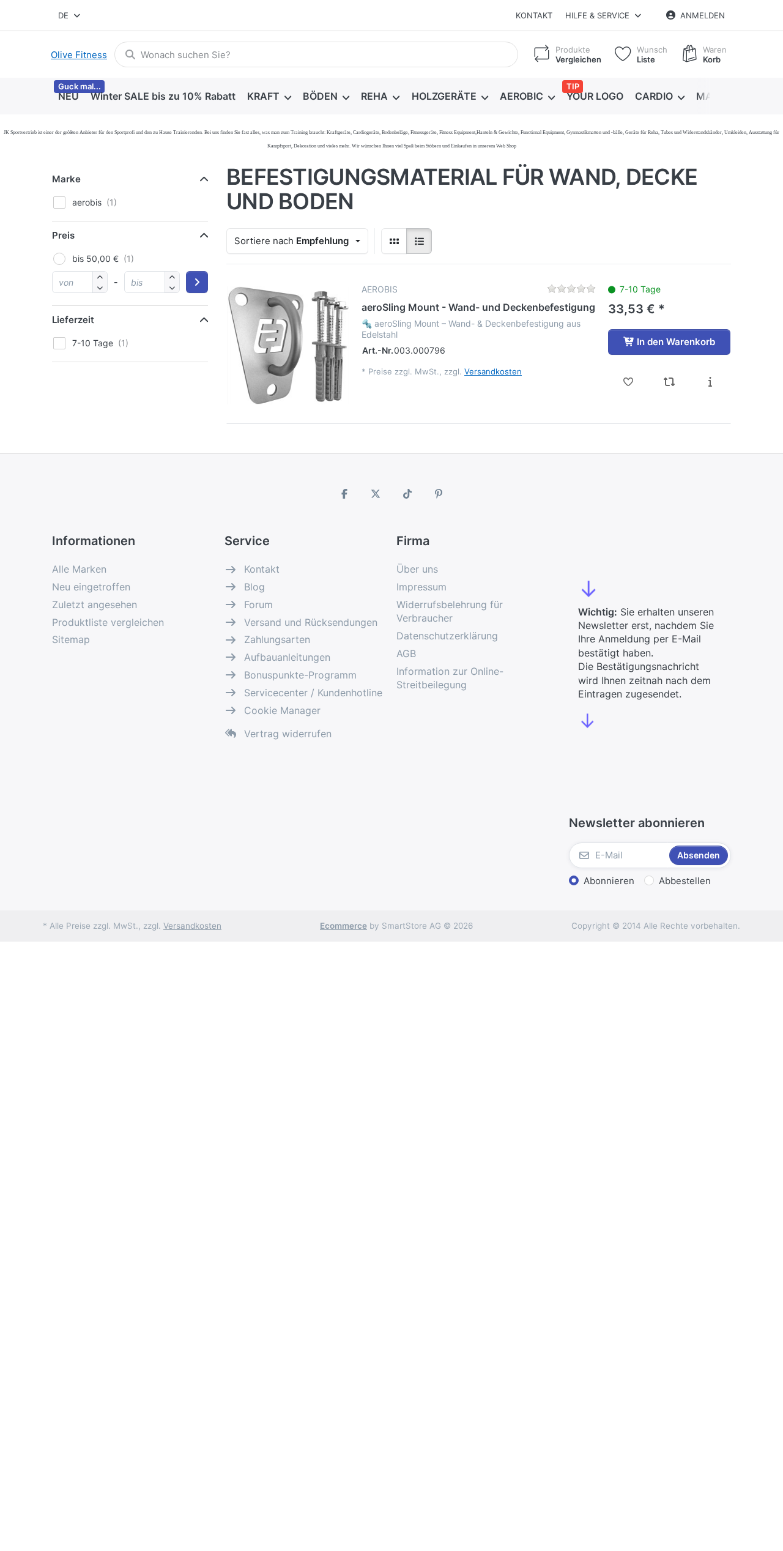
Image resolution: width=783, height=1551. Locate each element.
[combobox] (70, 15)
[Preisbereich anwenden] (197, 282)
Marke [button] (66, 179)
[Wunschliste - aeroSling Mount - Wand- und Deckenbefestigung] (628, 381)
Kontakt (534, 15)
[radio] (394, 241)
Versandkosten (493, 371)
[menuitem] (68, 97)
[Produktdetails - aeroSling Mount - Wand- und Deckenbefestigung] (709, 381)
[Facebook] (344, 493)
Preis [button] (63, 235)
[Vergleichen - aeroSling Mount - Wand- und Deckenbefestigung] (669, 381)
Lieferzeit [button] (73, 319)
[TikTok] (407, 493)
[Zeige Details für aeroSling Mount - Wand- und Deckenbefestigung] (288, 345)
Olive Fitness (79, 55)
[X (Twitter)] (375, 493)
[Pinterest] (439, 493)
